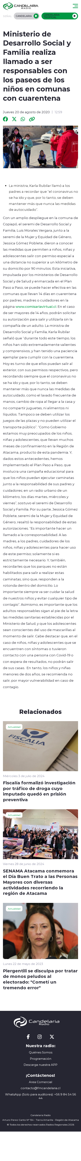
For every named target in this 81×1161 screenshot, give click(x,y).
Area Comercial (40, 1082)
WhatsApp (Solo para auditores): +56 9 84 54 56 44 (40, 1096)
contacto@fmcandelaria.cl (40, 1088)
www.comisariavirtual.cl (36, 306)
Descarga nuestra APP (40, 1065)
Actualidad (14, 726)
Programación (40, 1059)
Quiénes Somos (40, 1052)
